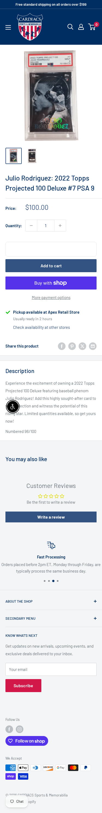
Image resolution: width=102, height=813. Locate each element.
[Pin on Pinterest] (72, 346)
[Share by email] (93, 346)
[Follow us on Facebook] (9, 729)
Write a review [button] (51, 516)
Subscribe (23, 685)
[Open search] (70, 27)
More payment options (51, 297)
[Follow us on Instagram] (19, 729)
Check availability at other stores (41, 327)
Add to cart (51, 265)
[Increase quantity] (60, 225)
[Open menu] (8, 27)
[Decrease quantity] (31, 225)
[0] (92, 27)
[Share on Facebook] (62, 346)
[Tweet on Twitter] (82, 346)
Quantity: (13, 225)
